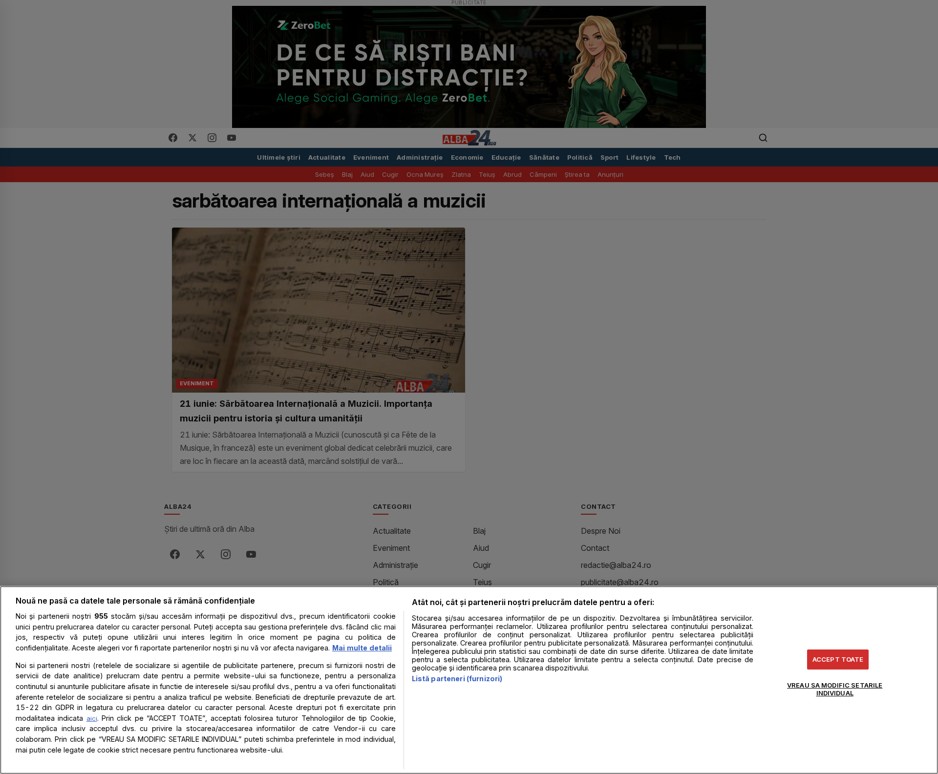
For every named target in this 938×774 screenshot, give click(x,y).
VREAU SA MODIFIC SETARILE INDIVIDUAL (834, 689)
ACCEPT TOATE (838, 659)
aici (91, 718)
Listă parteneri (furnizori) (457, 678)
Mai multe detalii (362, 648)
